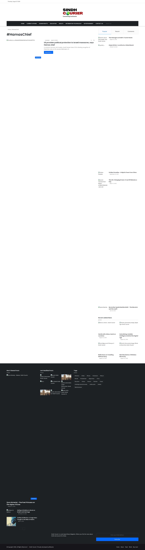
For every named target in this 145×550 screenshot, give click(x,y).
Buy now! (135, 547)
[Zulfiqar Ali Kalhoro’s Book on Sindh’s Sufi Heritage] (11, 512)
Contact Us (99, 23)
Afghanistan (91, 378)
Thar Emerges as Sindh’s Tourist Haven (120, 38)
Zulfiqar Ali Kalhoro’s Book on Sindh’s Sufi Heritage (26, 511)
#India (83, 375)
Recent (117, 31)
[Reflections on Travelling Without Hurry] (107, 347)
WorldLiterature (78, 387)
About (122, 547)
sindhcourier (92, 384)
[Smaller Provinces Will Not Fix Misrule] (45, 392)
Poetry (101, 381)
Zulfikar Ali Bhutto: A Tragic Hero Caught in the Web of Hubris (27, 518)
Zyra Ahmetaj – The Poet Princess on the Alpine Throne (21, 503)
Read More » (48, 52)
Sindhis (99, 384)
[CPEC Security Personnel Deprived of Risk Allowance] (66, 392)
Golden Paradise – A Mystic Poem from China (123, 172)
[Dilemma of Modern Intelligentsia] (56, 377)
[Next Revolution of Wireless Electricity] (128, 347)
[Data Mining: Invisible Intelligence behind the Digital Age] (128, 327)
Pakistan (95, 381)
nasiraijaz (47, 40)
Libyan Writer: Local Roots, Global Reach (121, 45)
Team (126, 547)
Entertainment (88, 23)
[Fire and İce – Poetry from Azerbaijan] (56, 392)
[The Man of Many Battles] (56, 383)
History (83, 381)
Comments (131, 31)
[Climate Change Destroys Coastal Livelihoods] (66, 385)
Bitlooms (51, 547)
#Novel (102, 375)
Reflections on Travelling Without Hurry (106, 355)
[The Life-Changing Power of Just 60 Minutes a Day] (102, 242)
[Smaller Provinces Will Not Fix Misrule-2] (66, 377)
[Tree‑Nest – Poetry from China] (45, 377)
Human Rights (43, 23)
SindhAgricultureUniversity (81, 384)
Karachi (89, 381)
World (130, 547)
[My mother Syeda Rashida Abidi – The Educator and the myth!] (102, 309)
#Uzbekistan (83, 378)
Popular (104, 31)
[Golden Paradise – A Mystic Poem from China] (102, 175)
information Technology (73, 23)
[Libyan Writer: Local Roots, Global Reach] (102, 107)
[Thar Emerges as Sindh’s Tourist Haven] (102, 40)
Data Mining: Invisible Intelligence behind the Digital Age (128, 335)
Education (53, 23)
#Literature (95, 375)
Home (22, 23)
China (98, 378)
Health (61, 23)
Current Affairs (32, 23)
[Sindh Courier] (72, 12)
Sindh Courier (32, 547)
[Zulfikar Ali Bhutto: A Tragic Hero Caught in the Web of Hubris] (11, 521)
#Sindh (76, 378)
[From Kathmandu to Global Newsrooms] (45, 383)
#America (77, 375)
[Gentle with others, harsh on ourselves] (107, 327)
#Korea (88, 375)
